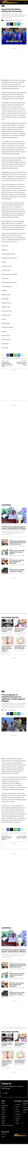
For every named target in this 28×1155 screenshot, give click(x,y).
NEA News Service (9, 20)
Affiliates (25, 1109)
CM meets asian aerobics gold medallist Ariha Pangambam (16, 561)
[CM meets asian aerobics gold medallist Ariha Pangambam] (5, 561)
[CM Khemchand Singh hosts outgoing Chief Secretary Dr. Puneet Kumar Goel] (5, 542)
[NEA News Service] (3, 20)
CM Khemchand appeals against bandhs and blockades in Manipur (14, 528)
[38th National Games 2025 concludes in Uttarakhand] (21, 623)
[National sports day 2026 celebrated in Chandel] (5, 571)
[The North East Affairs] (10, 2)
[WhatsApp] (15, 24)
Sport (3, 5)
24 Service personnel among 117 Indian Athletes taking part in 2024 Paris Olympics (7, 648)
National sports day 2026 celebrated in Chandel (16, 570)
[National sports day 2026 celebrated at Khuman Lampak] (5, 551)
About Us (4, 1134)
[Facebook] (8, 24)
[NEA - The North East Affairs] (20, 1135)
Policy (3, 1136)
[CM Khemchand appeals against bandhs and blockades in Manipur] (14, 515)
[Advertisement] (14, 63)
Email (24, 1112)
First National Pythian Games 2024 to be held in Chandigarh (20, 647)
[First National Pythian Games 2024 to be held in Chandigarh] (21, 640)
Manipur (3, 524)
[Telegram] (18, 24)
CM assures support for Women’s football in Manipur (7, 630)
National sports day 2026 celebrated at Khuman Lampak (16, 552)
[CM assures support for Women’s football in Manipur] (7, 623)
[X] (11, 24)
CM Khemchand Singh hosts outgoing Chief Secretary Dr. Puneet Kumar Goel (17, 542)
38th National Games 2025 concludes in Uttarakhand (20, 630)
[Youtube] (6, 1093)
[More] (22, 24)
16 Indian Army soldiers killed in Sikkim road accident (21, 363)
